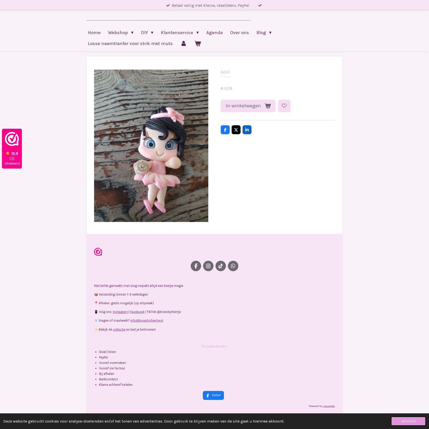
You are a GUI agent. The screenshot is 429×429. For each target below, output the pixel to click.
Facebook (137, 312)
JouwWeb (329, 406)
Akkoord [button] (408, 421)
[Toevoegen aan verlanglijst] (284, 106)
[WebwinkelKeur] (98, 252)
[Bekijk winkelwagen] (198, 43)
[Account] (184, 43)
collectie (119, 329)
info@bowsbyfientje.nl (146, 320)
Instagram (120, 312)
